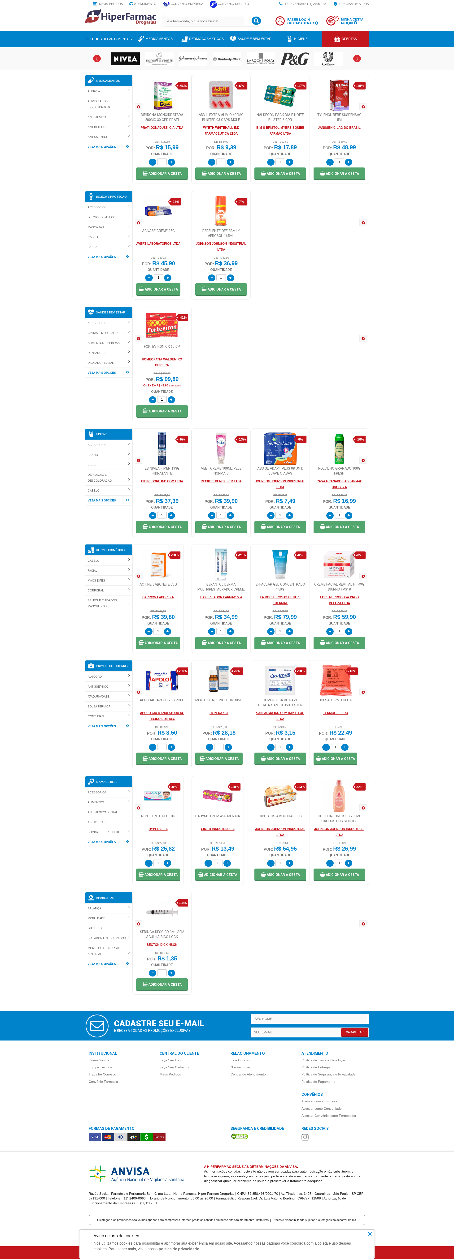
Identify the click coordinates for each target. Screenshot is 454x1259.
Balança (94, 908)
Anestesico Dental (103, 812)
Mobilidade (96, 918)
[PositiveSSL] (240, 1136)
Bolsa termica (99, 706)
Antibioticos (97, 127)
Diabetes (95, 928)
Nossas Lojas (241, 1067)
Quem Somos (99, 1060)
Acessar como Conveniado (321, 1108)
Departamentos (111, 39)
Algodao (95, 676)
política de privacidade (179, 1249)
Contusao (96, 716)
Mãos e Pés (96, 580)
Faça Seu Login (171, 1060)
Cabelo (93, 237)
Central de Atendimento (248, 1074)
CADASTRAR (355, 1032)
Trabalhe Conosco (102, 1074)
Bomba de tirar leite (104, 832)
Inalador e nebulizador (107, 938)
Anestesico (97, 117)
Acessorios (97, 207)
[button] (162, 173)
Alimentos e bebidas (104, 343)
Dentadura (96, 353)
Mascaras (96, 227)
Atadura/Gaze (98, 696)
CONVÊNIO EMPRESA (186, 4)
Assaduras (96, 822)
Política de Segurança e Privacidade (328, 1074)
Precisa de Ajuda (353, 4)
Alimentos (96, 802)
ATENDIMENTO (144, 4)
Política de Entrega (315, 1067)
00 (335, 18)
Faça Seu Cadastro (174, 1067)
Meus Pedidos (110, 4)
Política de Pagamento (318, 1081)
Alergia (94, 91)
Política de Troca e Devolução (323, 1060)
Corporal (96, 590)
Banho (93, 455)
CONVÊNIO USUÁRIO (233, 4)
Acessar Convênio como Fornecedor (328, 1116)
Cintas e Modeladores (105, 333)
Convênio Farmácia (103, 1081)
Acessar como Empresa (319, 1101)
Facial (92, 570)
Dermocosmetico (101, 217)
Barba (92, 247)
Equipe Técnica (100, 1067)
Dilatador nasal (101, 362)
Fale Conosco (241, 1060)
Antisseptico (98, 137)
